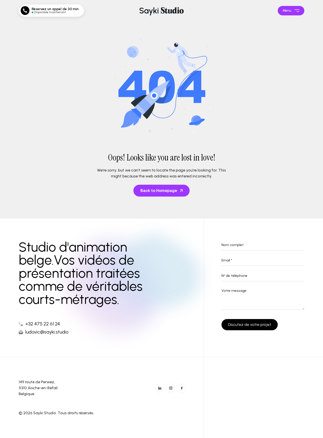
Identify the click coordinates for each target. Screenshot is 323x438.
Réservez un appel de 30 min (55, 9)
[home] (161, 11)
